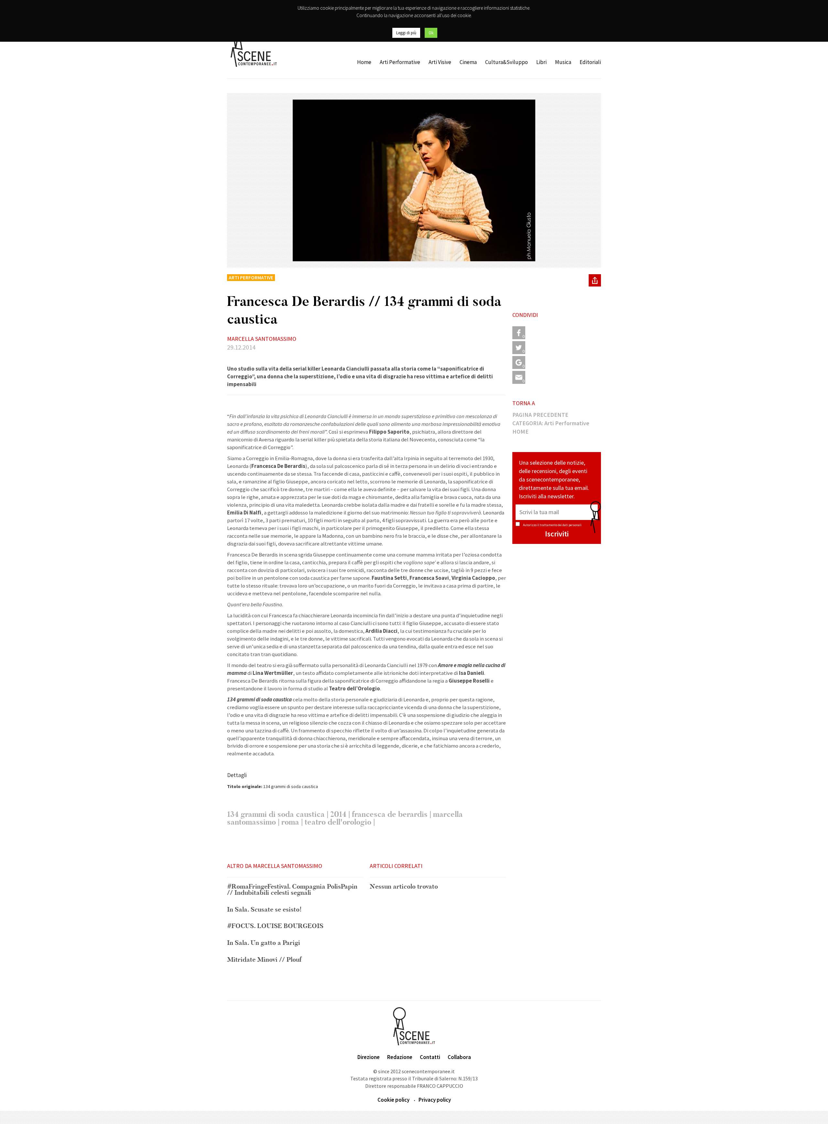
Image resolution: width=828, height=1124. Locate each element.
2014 (338, 814)
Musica (563, 62)
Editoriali (590, 62)
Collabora (459, 1057)
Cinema (468, 62)
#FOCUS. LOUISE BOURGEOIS (275, 926)
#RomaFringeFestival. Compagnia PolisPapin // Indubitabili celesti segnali (292, 890)
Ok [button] (431, 33)
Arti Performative (400, 62)
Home (364, 62)
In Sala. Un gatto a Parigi (263, 943)
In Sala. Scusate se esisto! (264, 910)
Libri (541, 62)
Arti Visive (440, 62)
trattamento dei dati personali (561, 525)
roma (290, 822)
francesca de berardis (390, 814)
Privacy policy (435, 1099)
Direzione (368, 1057)
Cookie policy (393, 1099)
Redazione (399, 1057)
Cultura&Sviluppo (506, 62)
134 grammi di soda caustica (276, 814)
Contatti (430, 1057)
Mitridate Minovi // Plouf (264, 960)
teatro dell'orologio (338, 822)
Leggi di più (406, 33)
